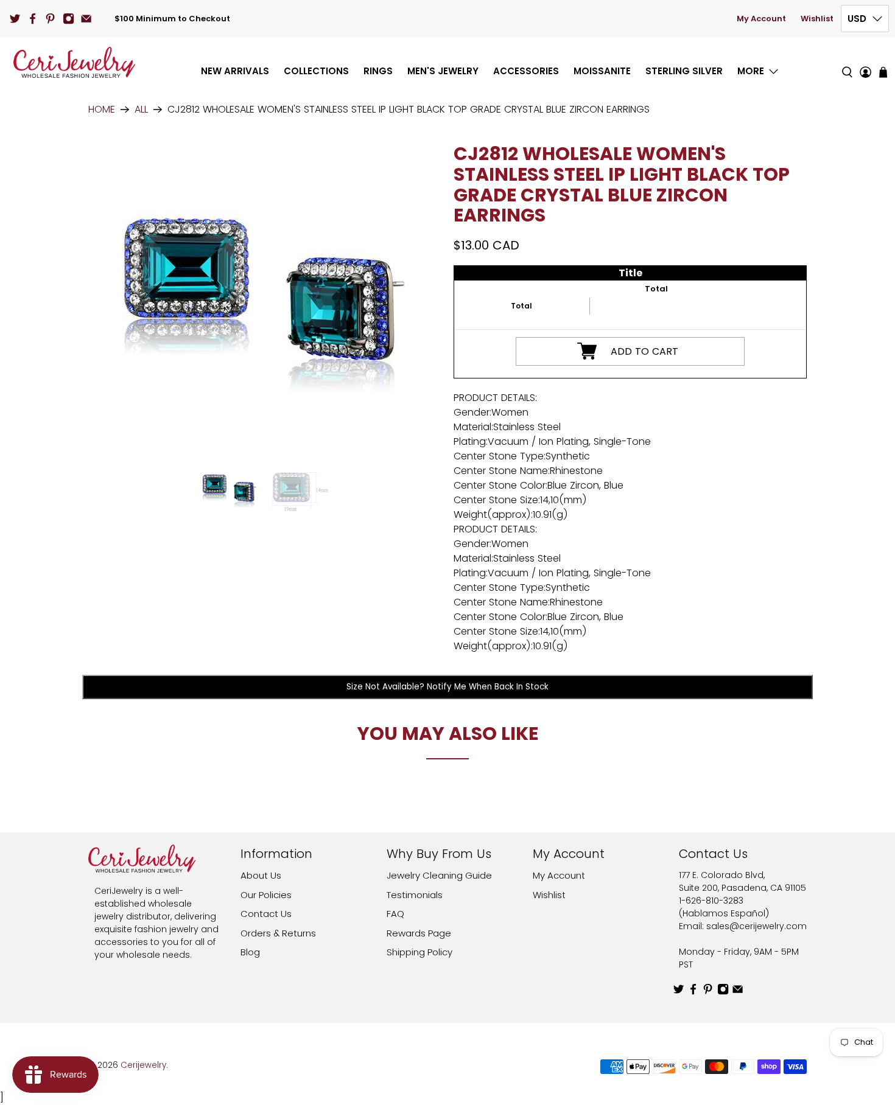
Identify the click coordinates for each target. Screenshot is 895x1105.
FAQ (395, 913)
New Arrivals (235, 70)
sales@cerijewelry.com (756, 926)
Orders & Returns (278, 933)
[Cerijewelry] (74, 62)
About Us (260, 875)
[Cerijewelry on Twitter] (15, 18)
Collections (316, 70)
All (141, 109)
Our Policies (266, 894)
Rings (378, 70)
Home (101, 109)
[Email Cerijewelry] (86, 18)
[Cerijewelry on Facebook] (32, 18)
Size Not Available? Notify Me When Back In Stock (447, 686)
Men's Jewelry (443, 70)
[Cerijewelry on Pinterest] (50, 18)
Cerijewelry (143, 1065)
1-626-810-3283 (711, 900)
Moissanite (602, 70)
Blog (250, 952)
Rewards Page (419, 933)
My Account (761, 18)
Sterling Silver (684, 70)
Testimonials (415, 894)
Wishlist (817, 18)
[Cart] (883, 72)
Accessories (526, 70)
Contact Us (266, 913)
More (750, 70)
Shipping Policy (419, 952)
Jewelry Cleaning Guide (439, 875)
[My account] (865, 62)
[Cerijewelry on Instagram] (68, 18)
